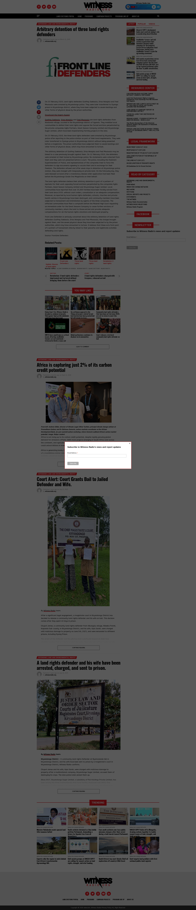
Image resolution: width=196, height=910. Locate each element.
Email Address (72, 453)
